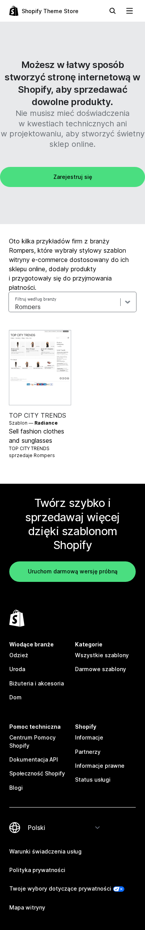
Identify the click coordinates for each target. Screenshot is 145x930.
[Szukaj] (112, 11)
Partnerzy (88, 751)
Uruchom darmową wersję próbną (73, 571)
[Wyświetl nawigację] (129, 11)
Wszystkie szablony (102, 655)
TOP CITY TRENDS (37, 415)
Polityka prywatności (37, 870)
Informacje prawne (100, 765)
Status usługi (93, 779)
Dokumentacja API (33, 759)
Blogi (16, 787)
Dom (15, 697)
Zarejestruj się (72, 176)
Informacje (89, 737)
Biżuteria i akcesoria (36, 683)
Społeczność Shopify (37, 773)
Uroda (17, 669)
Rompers (44, 455)
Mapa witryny (27, 907)
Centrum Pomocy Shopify (32, 741)
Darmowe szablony (100, 669)
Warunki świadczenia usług (45, 851)
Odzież (18, 655)
